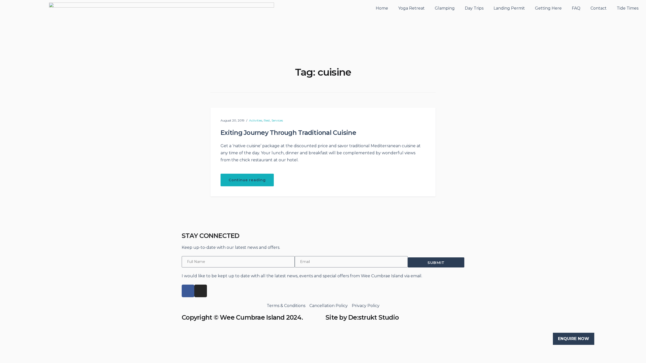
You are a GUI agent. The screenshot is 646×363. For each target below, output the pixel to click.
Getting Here (548, 8)
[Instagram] (200, 291)
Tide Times (627, 8)
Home (382, 8)
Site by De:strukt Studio (362, 317)
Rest (267, 120)
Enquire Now (573, 338)
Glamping (445, 8)
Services (277, 120)
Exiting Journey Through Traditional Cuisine (288, 132)
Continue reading (251, 178)
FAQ (576, 8)
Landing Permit (509, 8)
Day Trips (474, 8)
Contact (598, 8)
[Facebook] (188, 291)
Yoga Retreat (411, 8)
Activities (255, 120)
